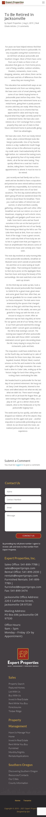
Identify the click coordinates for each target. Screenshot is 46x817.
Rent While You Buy (18, 744)
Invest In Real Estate (18, 699)
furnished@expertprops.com (23, 587)
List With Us (14, 691)
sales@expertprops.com (20, 568)
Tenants (27, 800)
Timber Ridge (15, 711)
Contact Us (28, 536)
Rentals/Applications (19, 756)
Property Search (16, 683)
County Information (18, 783)
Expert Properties (14, 23)
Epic (28, 811)
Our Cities (14, 779)
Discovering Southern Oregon (23, 771)
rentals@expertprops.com (21, 575)
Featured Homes (17, 687)
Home (17, 800)
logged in (19, 465)
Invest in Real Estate (18, 740)
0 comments (23, 26)
